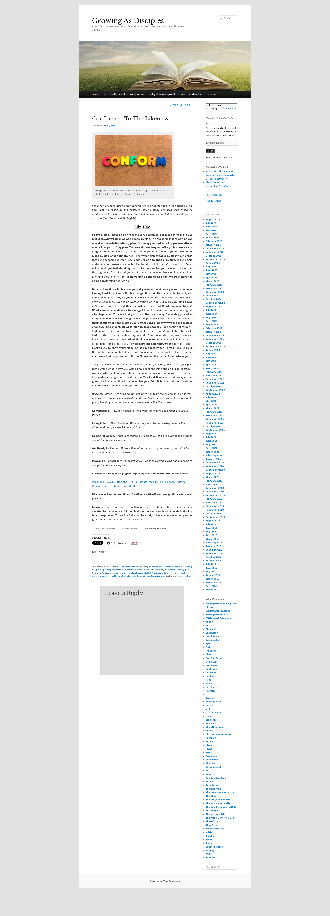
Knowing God (213, 701)
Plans (209, 745)
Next (188, 105)
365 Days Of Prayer (217, 614)
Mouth (209, 730)
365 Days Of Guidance (218, 611)
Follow (210, 150)
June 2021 (211, 441)
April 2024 (211, 321)
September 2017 (215, 560)
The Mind (211, 796)
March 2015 (212, 579)
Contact (212, 94)
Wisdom (210, 857)
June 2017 (211, 568)
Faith (208, 647)
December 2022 (215, 379)
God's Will (211, 661)
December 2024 (215, 292)
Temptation (212, 785)
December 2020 (215, 462)
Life (208, 709)
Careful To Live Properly (220, 175)
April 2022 (211, 404)
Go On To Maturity (216, 178)
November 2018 (215, 510)
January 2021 (213, 459)
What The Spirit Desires (219, 171)
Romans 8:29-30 (144, 573)
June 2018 (211, 528)
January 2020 (213, 484)
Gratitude (211, 669)
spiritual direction (164, 573)
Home (96, 94)
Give (208, 654)
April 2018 (211, 535)
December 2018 (215, 506)
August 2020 (213, 473)
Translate (230, 108)
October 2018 (213, 513)
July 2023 (211, 353)
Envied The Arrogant (218, 186)
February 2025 (214, 285)
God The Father (215, 658)
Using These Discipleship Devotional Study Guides (176, 94)
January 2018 (213, 546)
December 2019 (215, 488)
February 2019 (214, 499)
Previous (176, 105)
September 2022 (215, 390)
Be (207, 625)
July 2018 (211, 524)
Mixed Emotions (215, 727)
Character (212, 632)
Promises (211, 756)
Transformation (215, 828)
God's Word (212, 665)
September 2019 (215, 495)
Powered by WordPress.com (164, 881)
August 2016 (213, 575)
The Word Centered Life (220, 818)
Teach (209, 781)
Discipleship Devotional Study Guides (124, 94)
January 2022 (213, 415)
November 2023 (215, 339)
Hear (208, 680)
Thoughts (211, 825)
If (207, 694)
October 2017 (213, 557)
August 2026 (213, 219)
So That (210, 770)
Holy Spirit (212, 687)
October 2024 (213, 299)
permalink (185, 576)
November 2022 (215, 382)
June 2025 (211, 270)
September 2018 (215, 517)
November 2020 (215, 466)
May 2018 (211, 531)
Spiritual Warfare (216, 778)
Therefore (212, 821)
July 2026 (211, 223)
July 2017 (211, 564)
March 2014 (212, 589)
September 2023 (215, 346)
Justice (210, 698)
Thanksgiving (213, 788)
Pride (209, 752)
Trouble (210, 836)
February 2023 (214, 372)
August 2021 (213, 433)
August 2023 (213, 350)
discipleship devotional (111, 570)
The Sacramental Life (218, 803)
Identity (210, 691)
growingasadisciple (153, 576)
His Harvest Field (215, 182)
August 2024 (213, 306)
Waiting (210, 850)
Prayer (210, 749)
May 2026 (211, 230)
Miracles (211, 723)
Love (208, 716)
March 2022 (212, 408)
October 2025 (213, 255)
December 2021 (215, 419)
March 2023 (212, 368)
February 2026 (214, 241)
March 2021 (212, 452)
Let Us (209, 705)
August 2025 (213, 263)
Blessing (211, 629)
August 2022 (213, 393)
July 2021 (211, 437)
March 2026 (212, 237)
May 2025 (211, 274)
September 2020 (215, 470)
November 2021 (215, 422)
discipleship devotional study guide (144, 570)
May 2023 (211, 361)
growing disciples (125, 573)
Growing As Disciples (128, 20)
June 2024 (211, 314)
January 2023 (213, 375)
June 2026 (211, 226)
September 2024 (215, 303)
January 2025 (213, 288)
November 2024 (215, 295)
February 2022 (214, 411)
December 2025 (215, 248)
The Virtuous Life (216, 814)
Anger (209, 621)
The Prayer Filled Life (218, 799)
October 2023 (213, 343)
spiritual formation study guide (122, 576)
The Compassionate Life (220, 792)
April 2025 (211, 277)
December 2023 (215, 335)
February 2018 (214, 542)
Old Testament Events (218, 734)
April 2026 (211, 234)
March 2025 (212, 281)
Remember (212, 759)
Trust (209, 839)
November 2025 (215, 252)
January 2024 (213, 332)
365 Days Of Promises (128, 566)
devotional (157, 566)
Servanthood (213, 767)
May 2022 (211, 401)
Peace (209, 741)
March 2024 (212, 324)
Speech (210, 774)
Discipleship (171, 566)
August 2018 (213, 520)
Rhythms (211, 763)
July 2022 (211, 397)
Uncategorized (214, 847)
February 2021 (214, 455)
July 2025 (211, 266)
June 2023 (211, 357)
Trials (209, 832)
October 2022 (213, 386)
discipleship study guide (177, 570)
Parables (211, 738)
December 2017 (215, 549)
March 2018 (212, 539)
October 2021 (213, 426)
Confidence (212, 636)
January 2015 (213, 582)
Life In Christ (213, 712)
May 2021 (211, 444)
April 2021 (211, 448)
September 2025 (215, 259)
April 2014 (211, 586)
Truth (209, 843)
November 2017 (215, 553)
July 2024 (211, 310)
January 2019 (213, 502)
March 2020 (212, 477)
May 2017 (211, 571)
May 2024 (211, 317)
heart (209, 683)
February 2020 (214, 481)
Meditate (211, 720)
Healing (210, 676)
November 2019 (215, 491)
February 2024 (214, 328)
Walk (208, 854)
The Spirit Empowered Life (221, 807)
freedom (211, 650)
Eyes (208, 643)
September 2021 (215, 430)
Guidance (211, 672)
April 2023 (211, 364)
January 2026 (213, 244)
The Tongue (212, 810)
